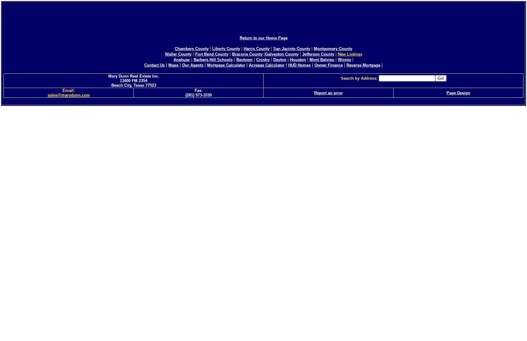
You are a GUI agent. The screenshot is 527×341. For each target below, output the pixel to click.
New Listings (350, 54)
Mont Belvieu (322, 59)
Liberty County (226, 48)
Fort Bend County (211, 54)
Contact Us (154, 65)
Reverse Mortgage (363, 65)
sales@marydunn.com (69, 95)
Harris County (257, 48)
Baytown (244, 59)
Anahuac (182, 59)
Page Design (458, 93)
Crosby (263, 59)
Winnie (344, 59)
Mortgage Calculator (226, 65)
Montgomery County (333, 48)
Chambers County (192, 48)
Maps (173, 65)
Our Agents (192, 65)
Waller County (178, 54)
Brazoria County (247, 54)
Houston (298, 59)
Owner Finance (328, 65)
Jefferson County (318, 54)
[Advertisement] (263, 16)
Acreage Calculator (267, 65)
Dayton (279, 59)
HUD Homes (299, 65)
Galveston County (282, 54)
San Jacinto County (291, 48)
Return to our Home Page (264, 38)
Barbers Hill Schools (213, 59)
